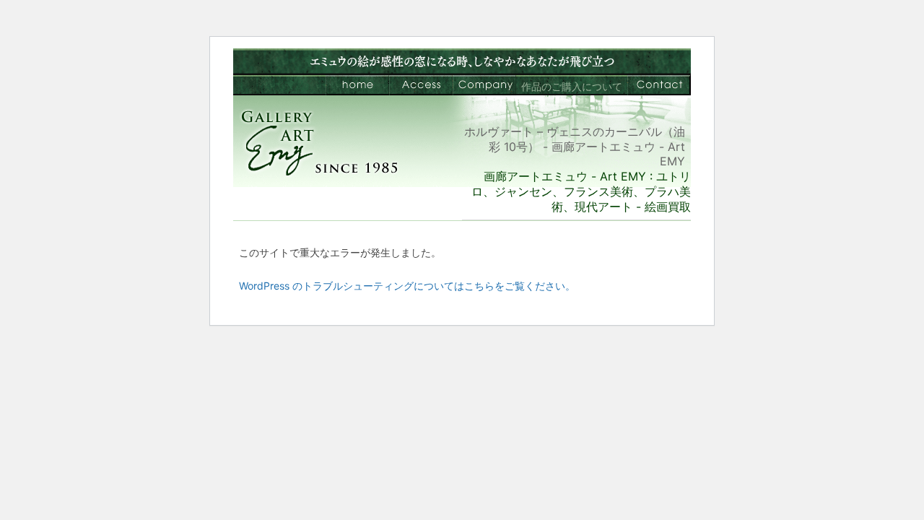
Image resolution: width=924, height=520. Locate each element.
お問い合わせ (659, 85)
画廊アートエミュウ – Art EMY (357, 85)
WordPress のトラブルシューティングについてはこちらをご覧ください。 (407, 286)
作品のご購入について (571, 86)
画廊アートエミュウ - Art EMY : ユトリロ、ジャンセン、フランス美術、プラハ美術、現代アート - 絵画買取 (581, 191)
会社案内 (484, 85)
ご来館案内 (421, 85)
